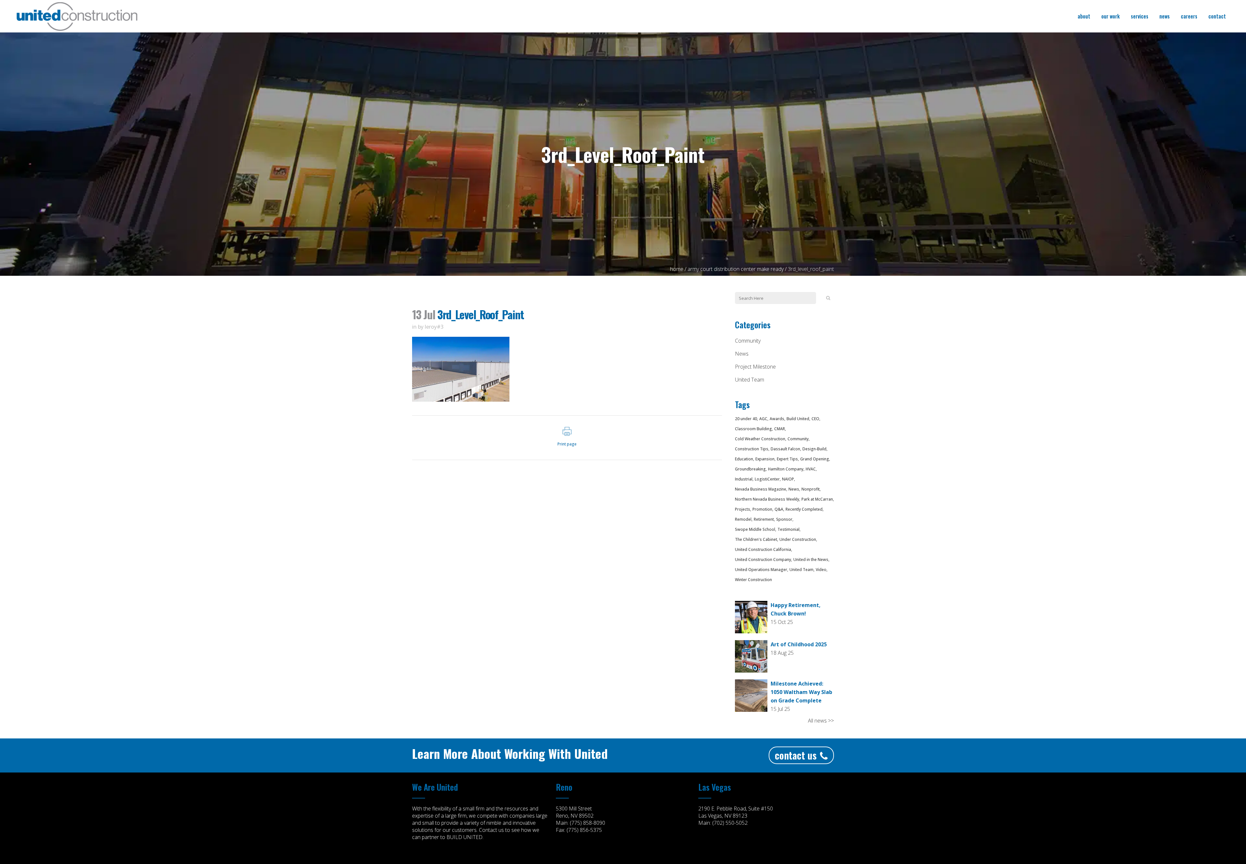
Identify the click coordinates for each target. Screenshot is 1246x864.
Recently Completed (804, 509)
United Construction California (763, 549)
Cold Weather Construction (760, 439)
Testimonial (788, 529)
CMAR (779, 429)
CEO (815, 418)
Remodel (743, 519)
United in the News (810, 559)
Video (821, 569)
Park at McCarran (817, 499)
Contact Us (796, 755)
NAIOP (788, 479)
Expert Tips (787, 459)
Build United (798, 418)
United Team (749, 379)
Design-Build (814, 449)
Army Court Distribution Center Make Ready (736, 269)
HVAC (811, 469)
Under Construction (797, 539)
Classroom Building (753, 429)
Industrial (743, 479)
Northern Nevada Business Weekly (767, 499)
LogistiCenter (767, 479)
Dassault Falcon (785, 449)
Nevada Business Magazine (760, 489)
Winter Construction (753, 579)
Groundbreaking (750, 469)
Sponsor (784, 519)
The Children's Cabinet (756, 539)
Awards (777, 418)
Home (676, 269)
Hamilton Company (785, 469)
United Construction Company (763, 559)
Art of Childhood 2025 (799, 644)
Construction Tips (751, 449)
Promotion (762, 509)
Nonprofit (810, 489)
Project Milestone (755, 366)
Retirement (764, 519)
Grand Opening (814, 459)
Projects (742, 509)
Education (744, 459)
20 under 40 (746, 418)
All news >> (821, 720)
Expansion (765, 459)
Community (748, 340)
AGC (763, 418)
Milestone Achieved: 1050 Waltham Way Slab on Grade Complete (801, 692)
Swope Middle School (755, 529)
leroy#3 (434, 326)
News (742, 353)
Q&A (779, 509)
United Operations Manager (761, 569)
